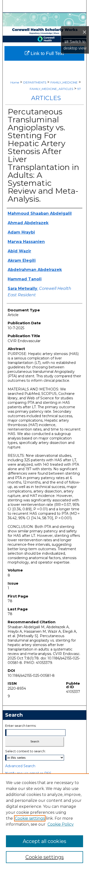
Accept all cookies (44, 841)
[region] (44, 821)
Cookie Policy (60, 824)
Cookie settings (30, 818)
